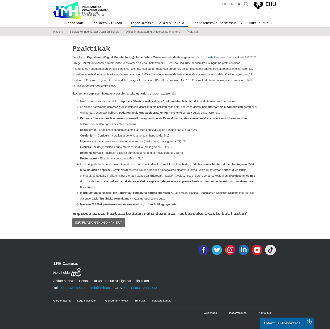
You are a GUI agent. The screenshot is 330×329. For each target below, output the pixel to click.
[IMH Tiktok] (270, 249)
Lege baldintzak (86, 300)
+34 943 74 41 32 (74, 288)
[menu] (75, 23)
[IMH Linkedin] (244, 249)
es (231, 4)
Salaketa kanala (161, 300)
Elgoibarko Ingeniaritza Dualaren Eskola (94, 31)
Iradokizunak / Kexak (115, 300)
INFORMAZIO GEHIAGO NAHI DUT (98, 222)
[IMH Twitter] (217, 249)
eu (224, 4)
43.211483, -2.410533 (140, 288)
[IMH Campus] (81, 10)
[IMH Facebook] (204, 249)
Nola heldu (61, 273)
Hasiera (58, 31)
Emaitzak (140, 300)
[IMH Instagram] (230, 249)
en (238, 4)
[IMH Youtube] (257, 249)
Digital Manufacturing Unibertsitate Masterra (153, 31)
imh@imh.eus (101, 288)
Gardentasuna (62, 300)
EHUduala (207, 57)
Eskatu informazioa (282, 323)
